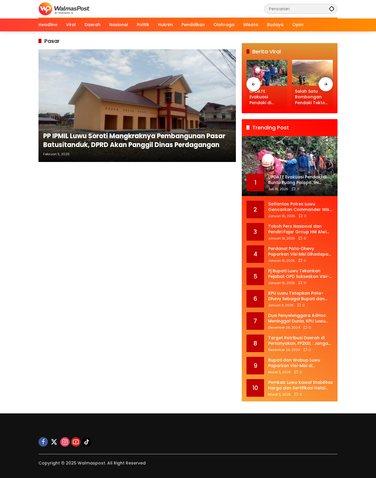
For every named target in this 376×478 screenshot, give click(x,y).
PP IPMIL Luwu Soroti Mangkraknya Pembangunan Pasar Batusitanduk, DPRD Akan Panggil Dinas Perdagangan (134, 141)
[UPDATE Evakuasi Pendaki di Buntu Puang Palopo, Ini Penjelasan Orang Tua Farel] (266, 72)
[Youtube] (75, 442)
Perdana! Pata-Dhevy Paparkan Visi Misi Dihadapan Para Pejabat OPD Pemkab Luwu (299, 251)
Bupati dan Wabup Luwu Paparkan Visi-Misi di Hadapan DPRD (294, 363)
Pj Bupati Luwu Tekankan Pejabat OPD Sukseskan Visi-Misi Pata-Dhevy (298, 274)
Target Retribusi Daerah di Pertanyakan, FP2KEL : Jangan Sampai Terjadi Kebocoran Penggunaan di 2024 (299, 341)
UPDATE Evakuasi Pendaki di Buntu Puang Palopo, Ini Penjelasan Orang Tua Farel (266, 97)
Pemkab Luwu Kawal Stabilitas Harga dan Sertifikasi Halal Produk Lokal (300, 385)
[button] (332, 8)
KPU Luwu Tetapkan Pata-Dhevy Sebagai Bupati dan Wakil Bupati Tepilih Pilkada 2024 (297, 296)
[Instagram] (65, 442)
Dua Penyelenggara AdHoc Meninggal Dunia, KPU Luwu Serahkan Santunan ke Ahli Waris (297, 318)
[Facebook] (43, 442)
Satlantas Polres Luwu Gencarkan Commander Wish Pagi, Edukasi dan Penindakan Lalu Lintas (300, 207)
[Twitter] (54, 442)
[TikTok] (86, 442)
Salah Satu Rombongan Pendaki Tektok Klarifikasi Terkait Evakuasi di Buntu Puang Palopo (312, 97)
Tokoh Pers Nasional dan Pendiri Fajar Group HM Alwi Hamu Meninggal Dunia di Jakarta (297, 229)
